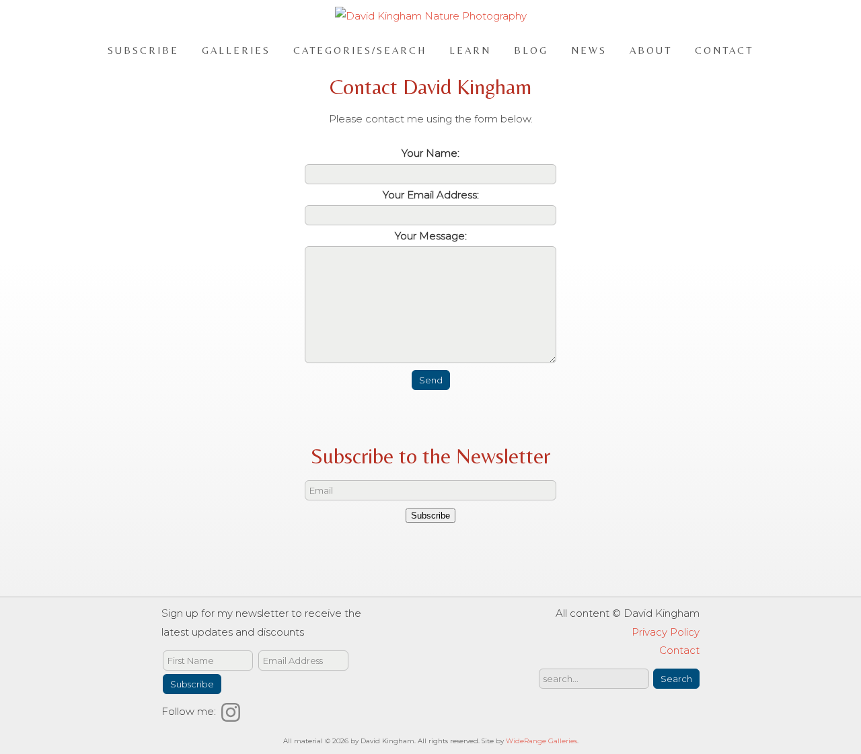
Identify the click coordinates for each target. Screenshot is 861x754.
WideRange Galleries (541, 741)
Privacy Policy (666, 632)
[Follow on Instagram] (232, 711)
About (651, 49)
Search (676, 678)
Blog (531, 49)
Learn (470, 49)
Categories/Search (359, 49)
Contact (724, 49)
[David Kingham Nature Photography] (431, 15)
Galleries (236, 49)
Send (431, 380)
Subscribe (143, 49)
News (589, 49)
